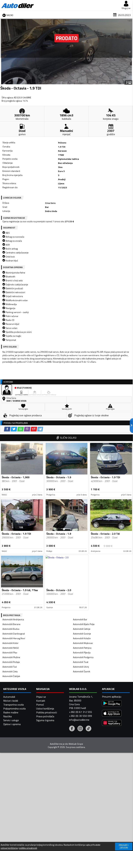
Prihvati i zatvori (124, 846)
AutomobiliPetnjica (82, 647)
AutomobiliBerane (11, 624)
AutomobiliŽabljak (11, 676)
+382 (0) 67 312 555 (80, 712)
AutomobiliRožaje (11, 662)
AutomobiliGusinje (82, 633)
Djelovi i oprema (12, 724)
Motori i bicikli (10, 701)
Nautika (7, 716)
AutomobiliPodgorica (83, 657)
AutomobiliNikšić (10, 647)
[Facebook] (72, 729)
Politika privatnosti (46, 712)
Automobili (9, 697)
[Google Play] (111, 704)
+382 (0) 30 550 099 (80, 716)
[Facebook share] (7, 429)
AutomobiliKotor (10, 643)
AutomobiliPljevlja (82, 652)
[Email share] (33, 429)
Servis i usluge (11, 720)
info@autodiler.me (79, 720)
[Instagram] (80, 729)
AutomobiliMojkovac (83, 643)
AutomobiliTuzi (9, 666)
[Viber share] (27, 429)
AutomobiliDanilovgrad (13, 633)
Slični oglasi (68, 438)
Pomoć (40, 705)
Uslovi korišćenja (45, 708)
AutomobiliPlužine (11, 657)
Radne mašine (10, 712)
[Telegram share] (40, 429)
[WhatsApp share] (20, 429)
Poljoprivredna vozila (14, 708)
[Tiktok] (88, 729)
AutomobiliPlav (9, 652)
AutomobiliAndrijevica (13, 619)
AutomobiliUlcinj (81, 666)
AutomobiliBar (80, 619)
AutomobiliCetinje (81, 629)
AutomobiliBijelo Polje (84, 624)
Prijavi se (41, 697)
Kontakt (40, 701)
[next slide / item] (130, 52)
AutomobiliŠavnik (81, 671)
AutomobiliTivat (80, 662)
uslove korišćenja (9, 848)
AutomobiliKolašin (82, 638)
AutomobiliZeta (10, 671)
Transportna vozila (13, 705)
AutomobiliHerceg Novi (13, 638)
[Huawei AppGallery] (111, 723)
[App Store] (111, 714)
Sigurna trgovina (45, 720)
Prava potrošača (45, 716)
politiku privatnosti (28, 848)
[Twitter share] (14, 429)
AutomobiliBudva (10, 629)
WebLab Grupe (76, 744)
